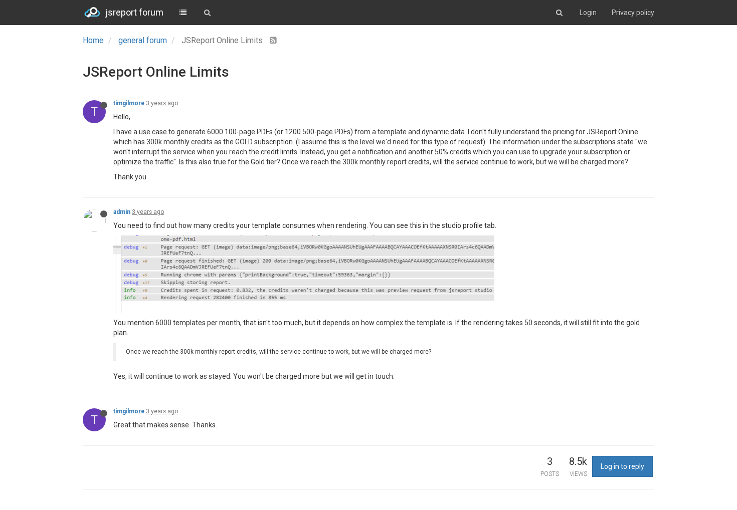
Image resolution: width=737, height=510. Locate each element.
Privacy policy (633, 13)
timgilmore (128, 103)
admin (121, 211)
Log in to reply (622, 466)
